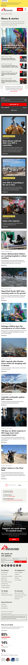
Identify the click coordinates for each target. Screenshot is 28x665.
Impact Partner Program (6, 581)
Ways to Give (4, 578)
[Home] (7, 9)
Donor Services (4, 572)
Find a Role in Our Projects (20, 595)
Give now (3, 5)
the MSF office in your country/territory (15, 500)
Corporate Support (5, 587)
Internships (17, 598)
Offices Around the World (6, 595)
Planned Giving (4, 583)
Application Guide (19, 596)
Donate (14, 539)
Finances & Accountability (7, 576)
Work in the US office (19, 593)
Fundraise (17, 574)
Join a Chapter (18, 580)
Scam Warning (4, 608)
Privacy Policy (4, 606)
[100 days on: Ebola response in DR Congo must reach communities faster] (14, 74)
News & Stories (4, 593)
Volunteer (17, 578)
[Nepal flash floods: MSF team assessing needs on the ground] (14, 59)
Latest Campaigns (19, 572)
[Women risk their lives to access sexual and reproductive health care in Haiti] (14, 81)
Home (2, 13)
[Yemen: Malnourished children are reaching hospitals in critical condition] (14, 66)
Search (2, 98)
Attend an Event (18, 576)
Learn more (4, 630)
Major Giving (4, 580)
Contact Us (3, 604)
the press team (12, 496)
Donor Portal (4, 574)
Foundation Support (5, 585)
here (12, 492)
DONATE (20, 9)
